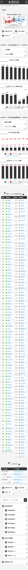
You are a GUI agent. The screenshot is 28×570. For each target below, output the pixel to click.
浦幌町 (22, 425)
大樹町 (22, 403)
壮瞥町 (22, 340)
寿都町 (9, 351)
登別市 (9, 281)
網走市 (9, 228)
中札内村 (23, 397)
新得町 (22, 389)
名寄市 (9, 256)
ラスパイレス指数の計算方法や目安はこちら (14, 183)
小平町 (22, 251)
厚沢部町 (10, 334)
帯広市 (9, 217)
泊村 (9, 382)
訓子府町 (23, 309)
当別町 (9, 298)
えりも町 (23, 370)
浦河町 (22, 365)
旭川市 (9, 208)
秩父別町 (10, 431)
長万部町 (10, 326)
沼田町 (9, 439)
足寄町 (22, 419)
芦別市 (9, 242)
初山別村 (23, 260)
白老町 (22, 342)
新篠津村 (10, 300)
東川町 (22, 205)
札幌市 (9, 200)
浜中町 (22, 433)
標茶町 (22, 436)
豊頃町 (22, 414)
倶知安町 (10, 373)
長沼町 (9, 412)
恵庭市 (9, 284)
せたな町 (10, 345)
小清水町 (23, 306)
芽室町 (22, 394)
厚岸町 (22, 431)
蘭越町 (9, 356)
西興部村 (23, 328)
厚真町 (22, 345)
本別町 (22, 417)
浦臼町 (9, 421)
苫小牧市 (10, 233)
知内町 (9, 309)
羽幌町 (22, 257)
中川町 (22, 243)
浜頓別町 (23, 271)
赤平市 (9, 247)
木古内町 (10, 312)
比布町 (9, 450)
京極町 (9, 370)
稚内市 (9, 236)
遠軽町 (22, 317)
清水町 (22, 391)
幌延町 (22, 292)
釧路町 (22, 428)
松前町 (9, 303)
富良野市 (10, 278)
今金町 (9, 342)
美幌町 (22, 295)
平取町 (22, 359)
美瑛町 (22, 208)
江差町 (9, 328)
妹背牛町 (10, 428)
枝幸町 (22, 276)
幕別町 (22, 408)
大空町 (22, 334)
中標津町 (23, 450)
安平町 (22, 351)
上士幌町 (23, 383)
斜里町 (22, 300)
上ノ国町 (10, 331)
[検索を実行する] (25, 500)
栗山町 (9, 415)
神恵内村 (10, 384)
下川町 (22, 233)
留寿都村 (10, 365)
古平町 (9, 390)
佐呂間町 (23, 314)
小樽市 (9, 205)
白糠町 (22, 445)
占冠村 (22, 224)
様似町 (22, 367)
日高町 (22, 356)
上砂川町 (10, 407)
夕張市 (9, 222)
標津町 (22, 453)
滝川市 (9, 267)
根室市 (9, 261)
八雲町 (9, 323)
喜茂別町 (10, 368)
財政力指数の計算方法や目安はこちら (13, 155)
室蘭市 (9, 211)
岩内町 (9, 379)
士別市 (9, 253)
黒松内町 (10, 354)
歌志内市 (10, 273)
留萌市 (9, 231)
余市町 (9, 396)
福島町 (9, 306)
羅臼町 (22, 456)
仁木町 (9, 393)
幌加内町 (23, 246)
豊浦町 (22, 337)
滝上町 (22, 323)
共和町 (9, 376)
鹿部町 (9, 317)
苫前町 (22, 254)
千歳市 (9, 264)
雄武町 (22, 331)
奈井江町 (10, 404)
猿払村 (22, 268)
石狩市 (9, 292)
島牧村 (9, 348)
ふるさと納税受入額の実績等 (21, 477)
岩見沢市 (10, 225)
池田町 (22, 411)
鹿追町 (22, 386)
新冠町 (22, 362)
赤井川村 (10, 398)
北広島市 (10, 289)
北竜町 (9, 436)
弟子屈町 (23, 439)
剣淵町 (22, 230)
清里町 (22, 303)
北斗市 (9, 295)
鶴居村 (22, 442)
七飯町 (9, 314)
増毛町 (22, 248)
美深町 (22, 236)
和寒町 (22, 227)
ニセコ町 (10, 359)
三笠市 (9, 259)
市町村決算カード (18, 474)
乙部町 (9, 337)
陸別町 (22, 422)
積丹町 (9, 387)
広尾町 (22, 405)
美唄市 (9, 239)
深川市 (9, 275)
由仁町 (9, 410)
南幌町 (9, 401)
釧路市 (9, 214)
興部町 (22, 326)
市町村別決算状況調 (18, 471)
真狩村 (9, 362)
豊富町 (22, 279)
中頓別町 (23, 274)
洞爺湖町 (23, 348)
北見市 (9, 219)
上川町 (22, 203)
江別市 (9, 245)
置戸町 (22, 312)
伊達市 (9, 287)
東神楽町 (10, 445)
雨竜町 (9, 434)
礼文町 (22, 282)
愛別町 (22, 200)
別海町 (22, 447)
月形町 (9, 418)
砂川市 (9, 270)
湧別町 (22, 320)
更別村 (22, 400)
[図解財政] (14, 2)
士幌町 (22, 380)
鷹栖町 (9, 442)
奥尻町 (9, 340)
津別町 (22, 298)
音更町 (22, 378)
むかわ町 (23, 354)
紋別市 (9, 250)
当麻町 (9, 447)
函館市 (9, 203)
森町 (9, 320)
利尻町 (22, 285)
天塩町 (22, 265)
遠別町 (22, 262)
